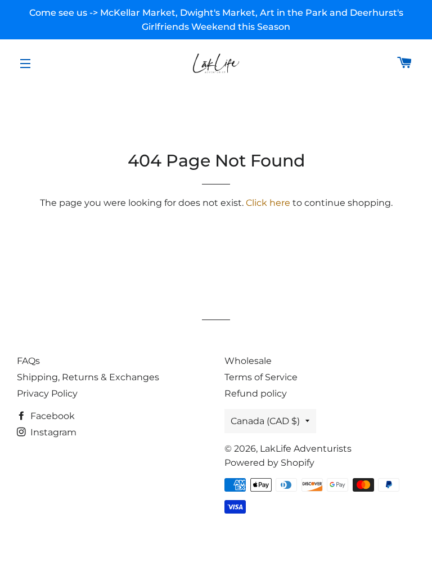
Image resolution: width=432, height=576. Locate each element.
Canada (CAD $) (265, 421)
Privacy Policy (47, 393)
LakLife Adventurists (306, 448)
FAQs (28, 361)
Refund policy (255, 393)
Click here (268, 202)
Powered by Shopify (269, 462)
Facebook (51, 416)
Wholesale (248, 361)
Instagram (52, 432)
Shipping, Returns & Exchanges (88, 377)
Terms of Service (261, 377)
